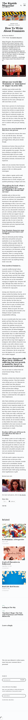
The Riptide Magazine (9, 4)
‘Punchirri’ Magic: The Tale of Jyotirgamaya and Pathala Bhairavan (12, 614)
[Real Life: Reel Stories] (14, 578)
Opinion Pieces (11, 25)
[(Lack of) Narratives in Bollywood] (14, 553)
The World (17, 25)
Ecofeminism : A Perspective (13, 539)
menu (24, 3)
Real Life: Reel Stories (10, 586)
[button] (14, 70)
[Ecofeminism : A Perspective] (14, 531)
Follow (23, 695)
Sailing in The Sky (9, 607)
